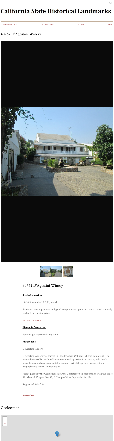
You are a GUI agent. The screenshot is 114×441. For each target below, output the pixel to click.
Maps (109, 24)
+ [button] (5, 419)
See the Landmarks (9, 24)
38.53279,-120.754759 (32, 320)
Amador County (29, 395)
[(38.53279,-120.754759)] (57, 434)
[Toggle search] (110, 3)
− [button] (5, 423)
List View (80, 24)
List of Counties (47, 24)
